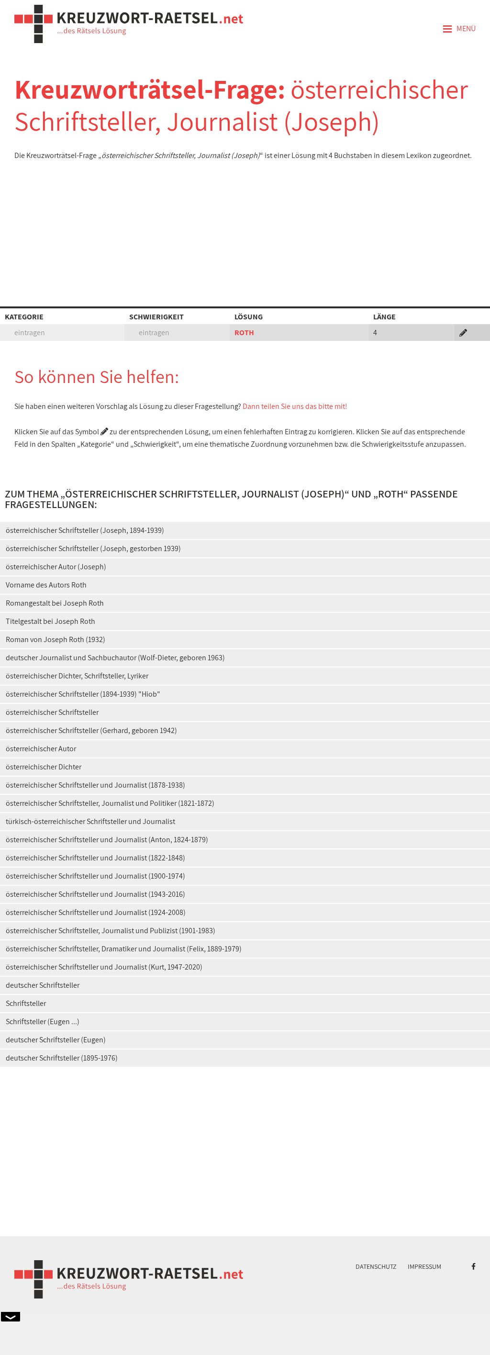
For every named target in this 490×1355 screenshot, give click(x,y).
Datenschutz (376, 1266)
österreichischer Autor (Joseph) (56, 567)
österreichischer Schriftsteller (52, 712)
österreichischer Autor (41, 749)
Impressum (424, 1266)
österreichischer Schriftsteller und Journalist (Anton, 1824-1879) (107, 840)
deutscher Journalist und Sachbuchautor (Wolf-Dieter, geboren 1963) (115, 658)
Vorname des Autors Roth (46, 585)
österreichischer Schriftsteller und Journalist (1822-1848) (95, 858)
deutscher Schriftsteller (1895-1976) (62, 1058)
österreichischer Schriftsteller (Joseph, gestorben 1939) (93, 548)
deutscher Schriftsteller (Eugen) (56, 1040)
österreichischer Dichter (43, 767)
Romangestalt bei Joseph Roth (55, 603)
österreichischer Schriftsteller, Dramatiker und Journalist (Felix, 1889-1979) (124, 949)
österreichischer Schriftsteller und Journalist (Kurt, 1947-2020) (104, 967)
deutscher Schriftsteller (42, 985)
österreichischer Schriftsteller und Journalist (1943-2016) (95, 894)
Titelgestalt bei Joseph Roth (50, 621)
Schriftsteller (26, 1003)
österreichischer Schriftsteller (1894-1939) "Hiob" (83, 694)
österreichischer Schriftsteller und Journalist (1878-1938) (95, 785)
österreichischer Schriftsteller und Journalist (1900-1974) (95, 876)
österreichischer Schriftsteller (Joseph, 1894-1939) (85, 530)
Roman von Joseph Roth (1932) (55, 639)
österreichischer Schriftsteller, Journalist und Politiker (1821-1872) (110, 803)
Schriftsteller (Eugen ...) (42, 1021)
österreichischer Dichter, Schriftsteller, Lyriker (77, 676)
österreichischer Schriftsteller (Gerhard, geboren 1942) (91, 730)
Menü (459, 29)
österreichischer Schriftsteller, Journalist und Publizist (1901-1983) (110, 931)
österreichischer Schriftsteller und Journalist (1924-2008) (96, 912)
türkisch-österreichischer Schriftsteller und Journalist (90, 821)
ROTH (244, 332)
